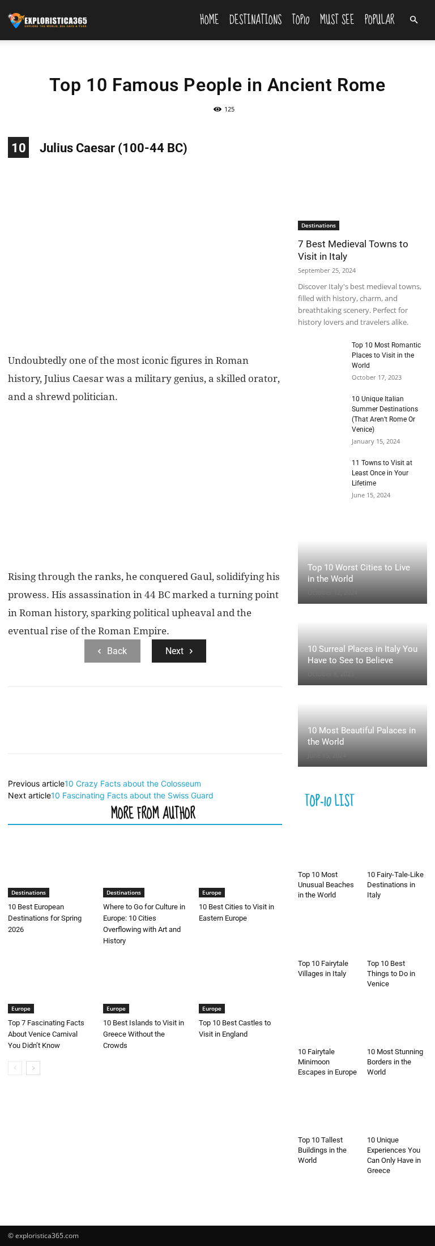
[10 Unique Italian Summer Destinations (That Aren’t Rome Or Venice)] (320, 410)
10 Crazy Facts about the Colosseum (133, 783)
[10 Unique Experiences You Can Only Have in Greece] (397, 1110)
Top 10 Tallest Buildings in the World (322, 1150)
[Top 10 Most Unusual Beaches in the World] (328, 845)
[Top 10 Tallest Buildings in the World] (328, 1110)
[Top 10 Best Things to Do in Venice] (397, 933)
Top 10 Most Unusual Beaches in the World (326, 884)
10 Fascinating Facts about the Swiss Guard (132, 795)
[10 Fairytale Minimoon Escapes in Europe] (328, 1022)
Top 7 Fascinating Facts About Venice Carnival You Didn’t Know (46, 1034)
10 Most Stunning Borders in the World (395, 1061)
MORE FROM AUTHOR (153, 812)
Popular (380, 20)
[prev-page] (15, 1068)
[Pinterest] (71, 730)
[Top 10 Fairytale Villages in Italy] (328, 933)
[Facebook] (19, 730)
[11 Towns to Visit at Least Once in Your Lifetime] (320, 473)
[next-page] (33, 1068)
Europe (211, 892)
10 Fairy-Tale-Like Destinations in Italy (395, 884)
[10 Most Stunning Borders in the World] (397, 1022)
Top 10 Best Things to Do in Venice (391, 973)
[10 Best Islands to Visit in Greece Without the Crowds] (144, 984)
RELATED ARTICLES (56, 812)
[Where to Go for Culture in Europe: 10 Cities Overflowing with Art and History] (144, 868)
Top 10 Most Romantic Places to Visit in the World (386, 355)
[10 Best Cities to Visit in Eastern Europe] (240, 868)
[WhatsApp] (97, 730)
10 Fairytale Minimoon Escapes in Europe (327, 1061)
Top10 (301, 20)
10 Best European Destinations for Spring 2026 (45, 918)
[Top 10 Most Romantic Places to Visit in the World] (320, 356)
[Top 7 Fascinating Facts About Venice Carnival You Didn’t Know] (49, 984)
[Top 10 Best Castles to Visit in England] (240, 984)
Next (174, 651)
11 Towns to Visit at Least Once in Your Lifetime (382, 473)
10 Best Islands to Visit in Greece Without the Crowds (143, 1034)
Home (209, 20)
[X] (45, 730)
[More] (124, 730)
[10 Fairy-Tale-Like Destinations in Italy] (397, 845)
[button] (413, 20)
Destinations (255, 20)
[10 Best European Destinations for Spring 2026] (49, 868)
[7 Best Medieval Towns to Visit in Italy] (362, 183)
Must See (337, 20)
